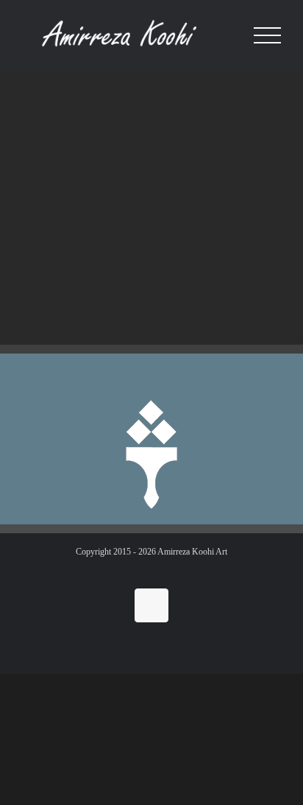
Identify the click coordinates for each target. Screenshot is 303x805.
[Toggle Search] (227, 35)
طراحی (60, 198)
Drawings (64, 221)
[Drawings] (81, 128)
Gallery (81, 110)
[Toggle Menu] (267, 35)
